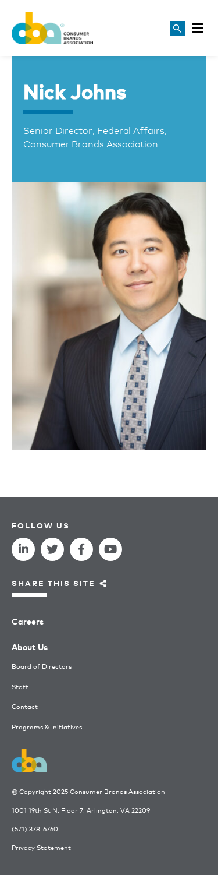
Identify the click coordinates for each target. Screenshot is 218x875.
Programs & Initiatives (47, 726)
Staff (20, 686)
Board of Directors (42, 666)
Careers (28, 620)
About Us (30, 646)
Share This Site (53, 583)
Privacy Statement (41, 847)
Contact (25, 706)
